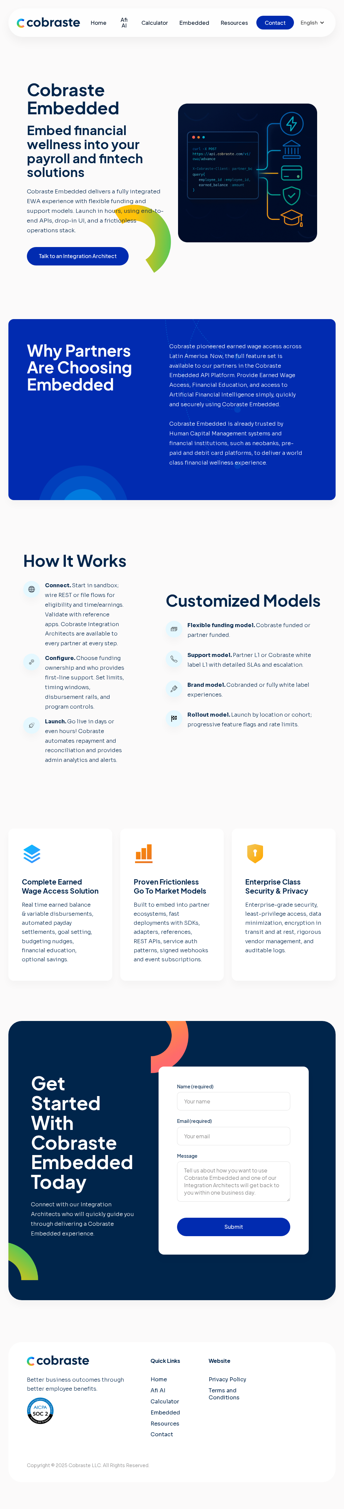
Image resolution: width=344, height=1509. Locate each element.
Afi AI (157, 1390)
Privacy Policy (227, 1379)
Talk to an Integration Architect (78, 255)
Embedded (165, 1412)
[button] (312, 22)
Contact (161, 1434)
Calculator (164, 1401)
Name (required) (195, 1086)
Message (187, 1156)
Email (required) (194, 1121)
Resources (164, 1423)
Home (158, 1379)
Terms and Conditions (224, 1394)
